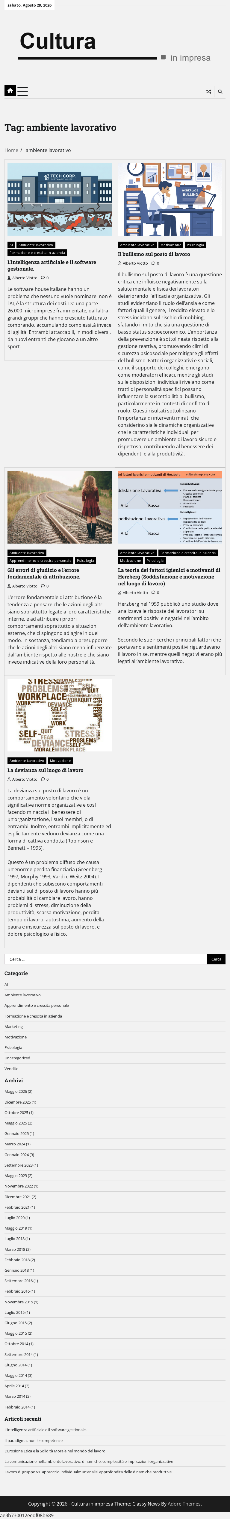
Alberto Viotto (24, 277)
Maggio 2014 (15, 1375)
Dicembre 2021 (17, 1196)
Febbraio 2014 (17, 1407)
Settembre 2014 (18, 1354)
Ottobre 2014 (16, 1343)
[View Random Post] (208, 91)
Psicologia (195, 245)
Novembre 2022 (18, 1186)
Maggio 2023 (15, 1175)
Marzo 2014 (14, 1396)
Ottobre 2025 (16, 1112)
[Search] (220, 91)
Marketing (13, 1026)
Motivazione (171, 245)
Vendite (11, 1068)
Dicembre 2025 (17, 1102)
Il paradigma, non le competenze (33, 1440)
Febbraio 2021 (17, 1207)
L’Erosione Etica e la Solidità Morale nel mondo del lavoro (54, 1451)
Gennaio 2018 (16, 1270)
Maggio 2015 (15, 1333)
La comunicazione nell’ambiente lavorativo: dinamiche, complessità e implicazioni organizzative (88, 1461)
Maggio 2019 (15, 1228)
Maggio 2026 (15, 1091)
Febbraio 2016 (17, 1291)
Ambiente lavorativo (36, 245)
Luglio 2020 (14, 1217)
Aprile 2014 (14, 1385)
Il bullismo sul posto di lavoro (154, 254)
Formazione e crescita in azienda (37, 252)
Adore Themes (184, 1503)
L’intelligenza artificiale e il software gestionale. (51, 265)
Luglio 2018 (14, 1238)
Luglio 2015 (14, 1312)
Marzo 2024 (14, 1144)
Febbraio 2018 (17, 1259)
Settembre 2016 (18, 1280)
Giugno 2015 (15, 1322)
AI (11, 245)
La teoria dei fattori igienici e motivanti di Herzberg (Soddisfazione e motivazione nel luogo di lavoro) (169, 577)
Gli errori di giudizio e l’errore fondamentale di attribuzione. (43, 573)
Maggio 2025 (15, 1123)
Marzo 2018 (14, 1249)
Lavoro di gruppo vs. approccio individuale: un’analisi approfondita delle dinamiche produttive (88, 1471)
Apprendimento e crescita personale (40, 560)
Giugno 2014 (15, 1365)
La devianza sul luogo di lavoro (45, 770)
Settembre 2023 (18, 1165)
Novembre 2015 (18, 1302)
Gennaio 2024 (16, 1154)
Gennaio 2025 (16, 1133)
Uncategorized (17, 1058)
